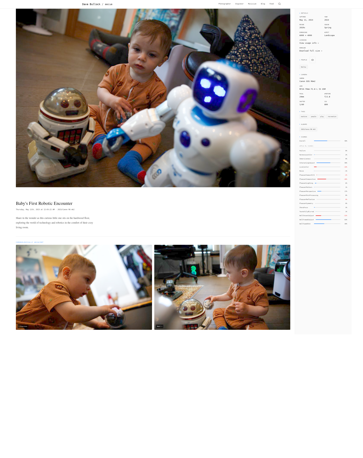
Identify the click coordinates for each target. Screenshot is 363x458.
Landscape (329, 35)
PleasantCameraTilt (307, 175)
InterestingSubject (307, 163)
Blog (263, 4)
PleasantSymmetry (306, 203)
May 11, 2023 (306, 20)
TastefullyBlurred (306, 211)
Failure (302, 150)
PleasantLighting (306, 183)
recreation (332, 116)
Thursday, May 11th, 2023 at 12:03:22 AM (35, 210)
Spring (327, 27)
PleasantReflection (307, 199)
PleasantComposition (307, 179)
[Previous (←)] (43, 102)
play (322, 116)
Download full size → (310, 51)
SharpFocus (303, 207)
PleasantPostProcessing (308, 195)
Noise (301, 171)
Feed (272, 4)
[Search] (279, 4)
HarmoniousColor (305, 155)
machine (304, 116)
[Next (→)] (262, 102)
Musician (252, 4)
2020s (302, 27)
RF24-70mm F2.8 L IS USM (312, 89)
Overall (302, 141)
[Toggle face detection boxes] (312, 60)
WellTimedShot (305, 224)
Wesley (303, 67)
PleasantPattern (305, 187)
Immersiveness (305, 159)
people (313, 116)
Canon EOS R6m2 (307, 81)
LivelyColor (304, 167)
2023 (326, 20)
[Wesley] (145, 147)
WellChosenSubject (306, 215)
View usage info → (309, 43)
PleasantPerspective (307, 191)
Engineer (239, 4)
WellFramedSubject (306, 219)
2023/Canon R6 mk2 (66, 210)
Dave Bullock (97, 4)
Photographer (225, 4)
